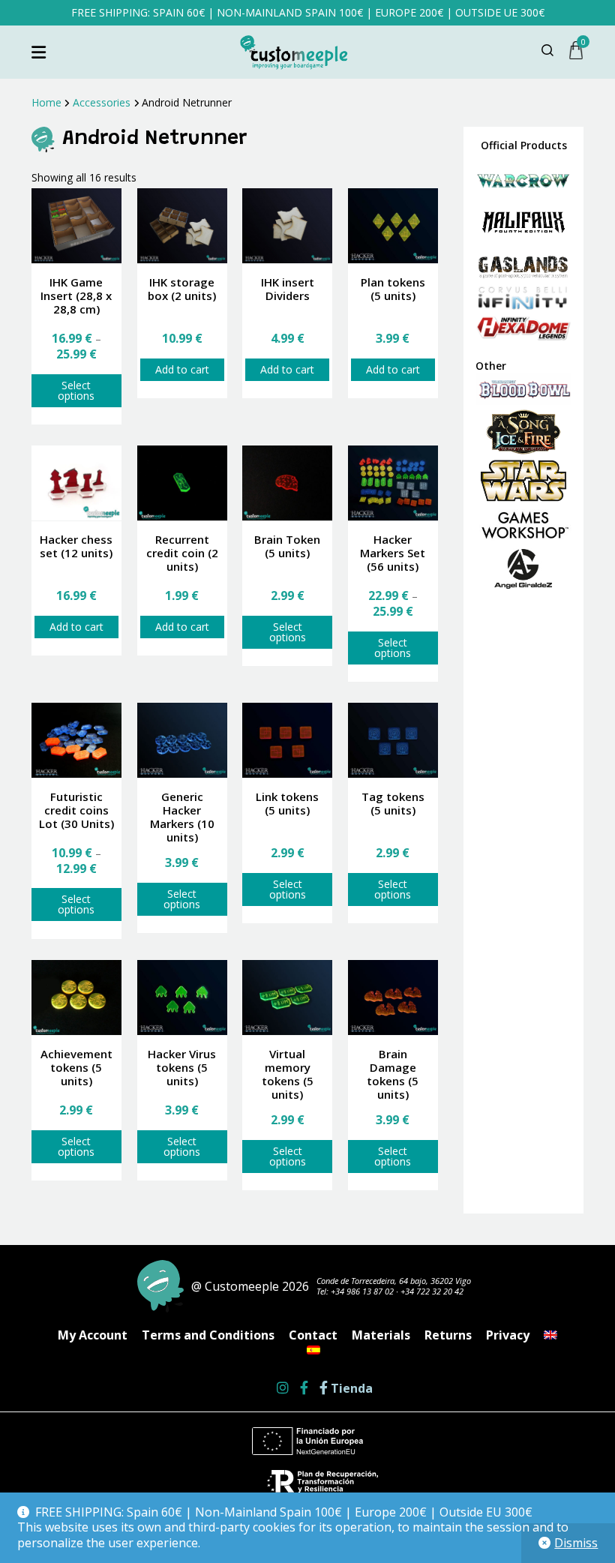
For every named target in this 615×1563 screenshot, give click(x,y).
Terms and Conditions (208, 1335)
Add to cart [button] (182, 369)
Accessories (101, 102)
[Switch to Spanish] (313, 1350)
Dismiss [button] (576, 1542)
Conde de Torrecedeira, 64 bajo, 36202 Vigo (393, 1280)
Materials (381, 1335)
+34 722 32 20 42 (432, 1291)
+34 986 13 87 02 (362, 1291)
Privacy (508, 1335)
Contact (313, 1335)
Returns (448, 1335)
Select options (76, 390)
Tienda (350, 1388)
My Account (93, 1335)
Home (47, 102)
